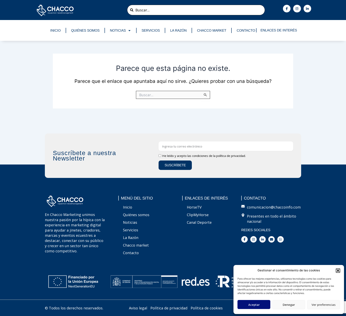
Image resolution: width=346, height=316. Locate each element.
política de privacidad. (231, 156)
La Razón (178, 30)
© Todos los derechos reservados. (74, 308)
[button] (338, 271)
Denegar (289, 305)
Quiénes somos (85, 30)
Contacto (246, 30)
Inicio (55, 30)
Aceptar (254, 305)
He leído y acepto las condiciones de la (204, 156)
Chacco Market (211, 30)
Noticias (118, 30)
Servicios (151, 30)
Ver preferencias (324, 305)
